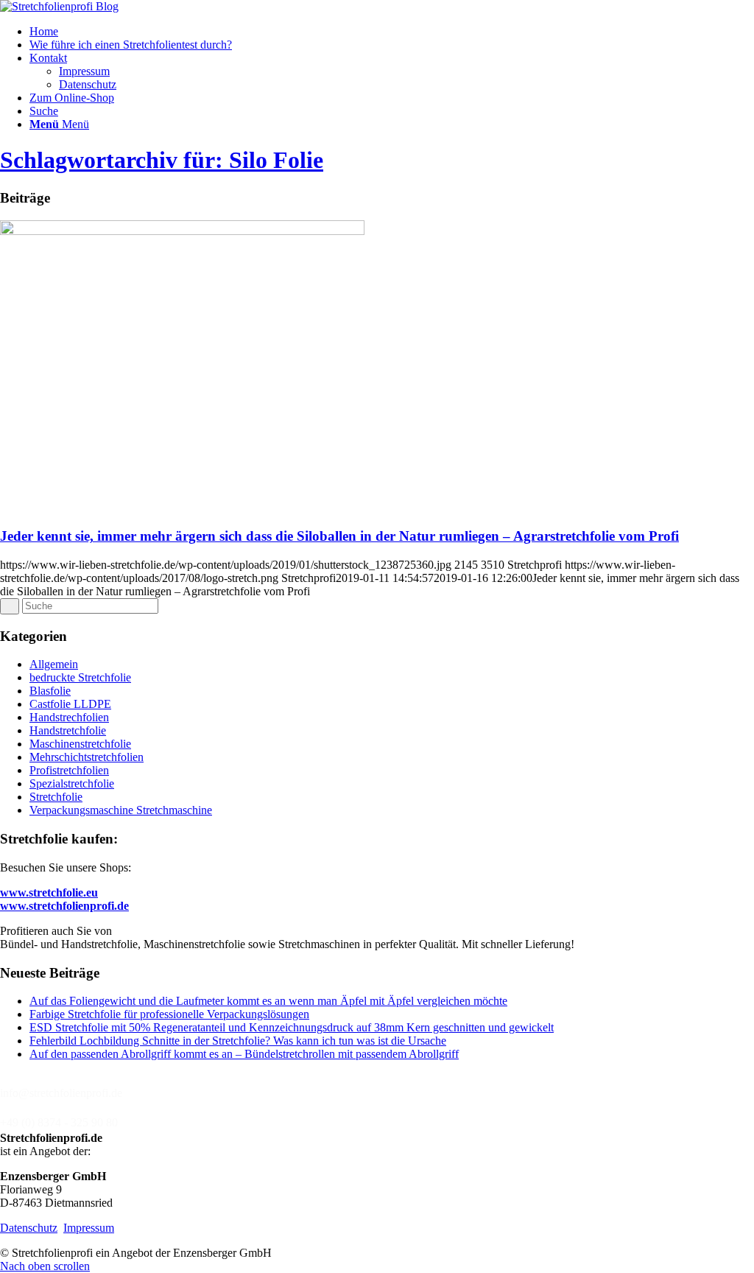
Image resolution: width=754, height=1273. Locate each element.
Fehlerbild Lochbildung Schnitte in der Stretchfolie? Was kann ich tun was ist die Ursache (237, 1040)
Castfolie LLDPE (70, 704)
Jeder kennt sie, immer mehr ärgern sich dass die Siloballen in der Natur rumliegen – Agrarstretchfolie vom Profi (339, 536)
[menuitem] (391, 31)
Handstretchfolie (67, 730)
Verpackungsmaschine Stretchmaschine (120, 810)
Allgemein (53, 664)
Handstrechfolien (69, 717)
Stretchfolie (55, 796)
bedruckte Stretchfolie (80, 677)
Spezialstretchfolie (71, 783)
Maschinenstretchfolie (80, 743)
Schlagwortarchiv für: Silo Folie (161, 160)
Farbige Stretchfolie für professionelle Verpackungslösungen (169, 1014)
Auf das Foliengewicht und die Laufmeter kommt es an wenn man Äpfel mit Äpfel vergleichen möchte (268, 1001)
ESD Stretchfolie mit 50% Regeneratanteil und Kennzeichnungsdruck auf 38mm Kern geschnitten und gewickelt (291, 1027)
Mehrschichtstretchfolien (86, 757)
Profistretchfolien (69, 770)
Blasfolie (50, 690)
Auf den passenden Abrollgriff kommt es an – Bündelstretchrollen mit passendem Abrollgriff (244, 1054)
